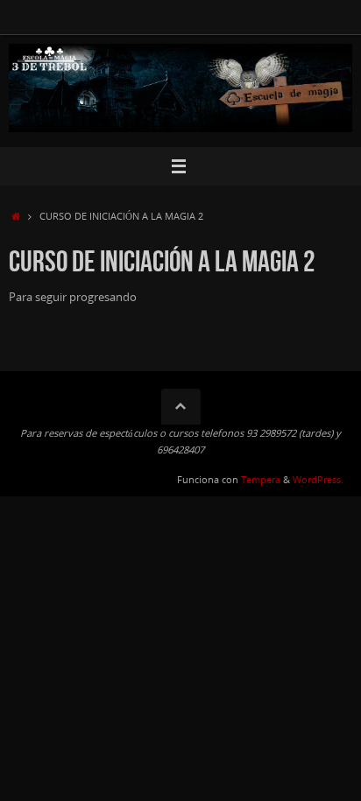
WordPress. (318, 479)
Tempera (260, 479)
